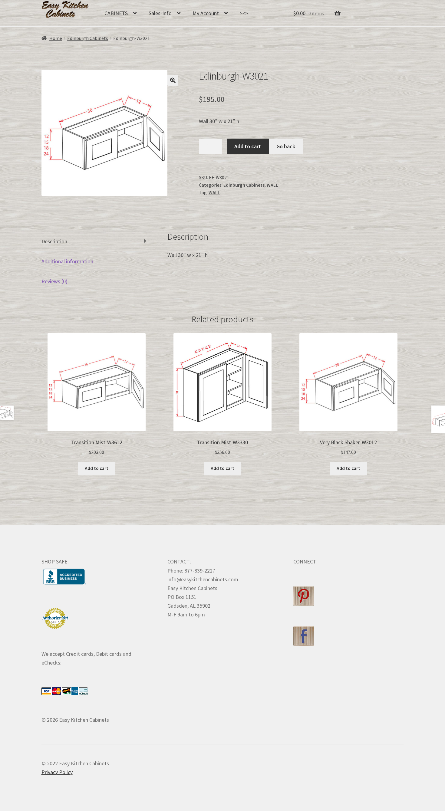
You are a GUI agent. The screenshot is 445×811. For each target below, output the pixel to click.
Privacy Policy (57, 772)
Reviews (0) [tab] (54, 281)
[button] (172, 80)
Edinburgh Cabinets (87, 38)
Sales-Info (160, 13)
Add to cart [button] (96, 468)
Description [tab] (54, 241)
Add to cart (247, 146)
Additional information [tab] (67, 261)
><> (244, 13)
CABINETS (116, 13)
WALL (272, 185)
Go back (285, 146)
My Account (206, 13)
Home (55, 38)
